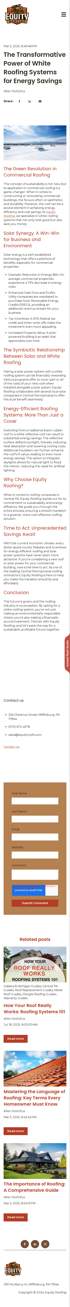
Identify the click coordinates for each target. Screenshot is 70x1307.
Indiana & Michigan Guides (22, 986)
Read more (15, 1038)
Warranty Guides (16, 998)
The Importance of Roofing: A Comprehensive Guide (34, 1187)
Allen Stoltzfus (14, 91)
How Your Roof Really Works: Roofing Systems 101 (34, 1008)
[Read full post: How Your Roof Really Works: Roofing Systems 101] (35, 964)
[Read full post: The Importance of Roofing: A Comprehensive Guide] (35, 1161)
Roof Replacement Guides (34, 990)
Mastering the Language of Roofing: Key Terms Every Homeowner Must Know (34, 1097)
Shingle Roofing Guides (39, 994)
